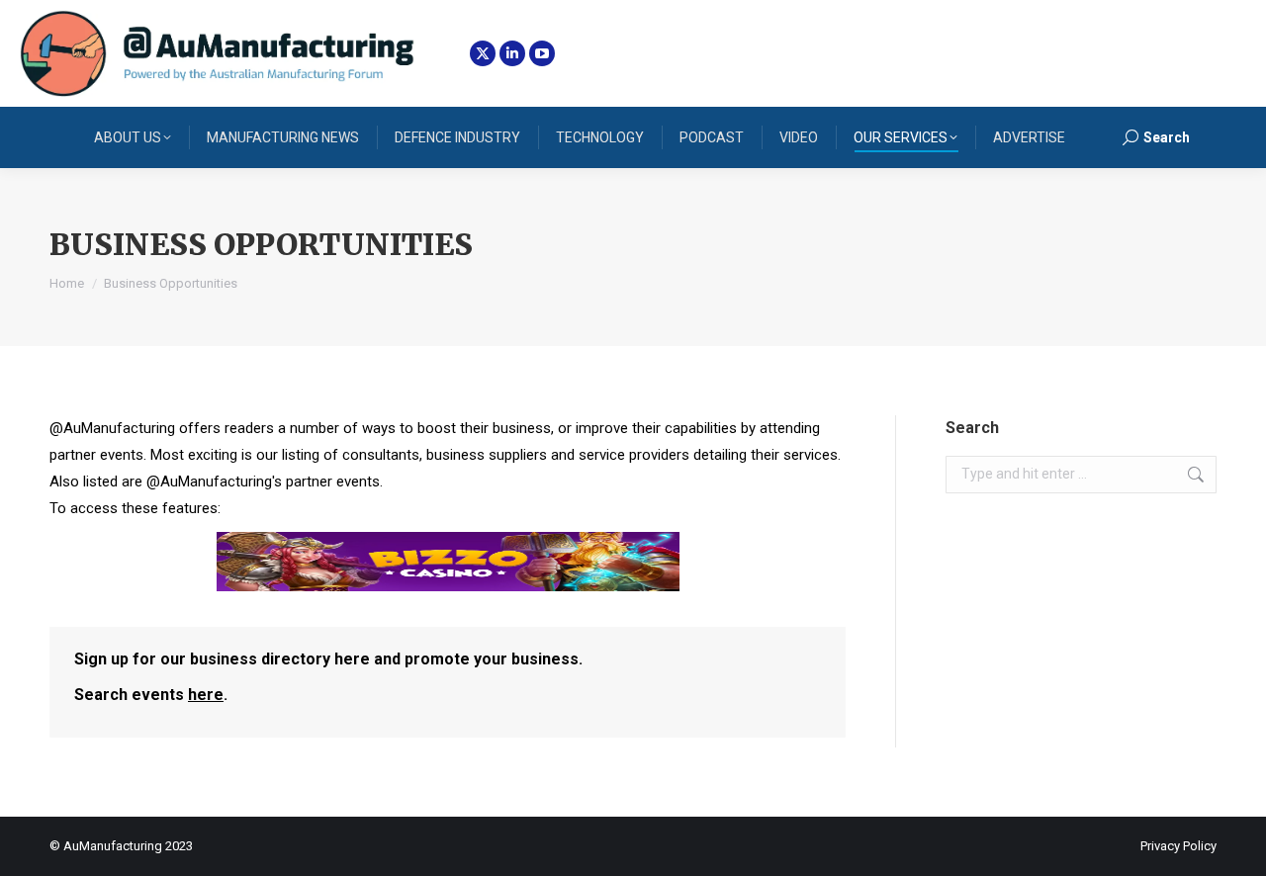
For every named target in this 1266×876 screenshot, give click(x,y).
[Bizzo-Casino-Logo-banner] (448, 586)
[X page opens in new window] (483, 53)
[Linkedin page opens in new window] (512, 53)
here (206, 694)
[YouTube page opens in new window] (542, 53)
